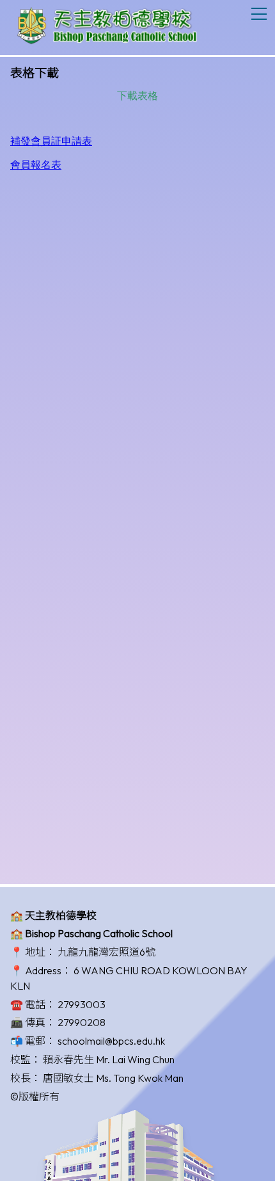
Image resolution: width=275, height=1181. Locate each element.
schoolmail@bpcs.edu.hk (111, 1040)
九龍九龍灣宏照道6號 (106, 951)
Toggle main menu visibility (259, 13)
